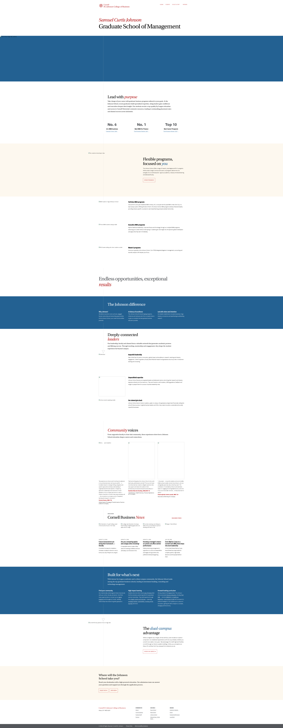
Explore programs (148, 180)
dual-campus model (169, 599)
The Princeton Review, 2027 (141, 131)
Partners (185, 4)
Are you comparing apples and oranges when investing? (130, 542)
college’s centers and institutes (137, 599)
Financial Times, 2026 (111, 131)
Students (167, 4)
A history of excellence (135, 311)
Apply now (113, 690)
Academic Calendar (174, 710)
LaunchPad (172, 717)
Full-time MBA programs (136, 202)
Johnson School (153, 715)
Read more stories (176, 518)
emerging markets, (133, 601)
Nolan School (153, 712)
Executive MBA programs (136, 224)
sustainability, (141, 601)
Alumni (161, 4)
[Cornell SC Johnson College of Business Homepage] (116, 708)
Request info (103, 690)
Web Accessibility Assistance (141, 726)
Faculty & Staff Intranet (175, 715)
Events (171, 712)
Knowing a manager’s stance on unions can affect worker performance (152, 543)
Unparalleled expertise (135, 377)
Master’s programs (134, 247)
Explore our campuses (149, 651)
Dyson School (153, 710)
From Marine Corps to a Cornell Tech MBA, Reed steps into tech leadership (174, 543)
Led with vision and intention (167, 311)
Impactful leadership (135, 354)
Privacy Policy (129, 726)
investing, (147, 601)
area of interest (148, 593)
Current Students (139, 712)
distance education (172, 595)
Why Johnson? (103, 311)
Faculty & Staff (176, 4)
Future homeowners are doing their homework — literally (107, 543)
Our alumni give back (135, 400)
